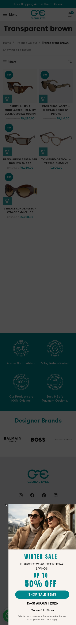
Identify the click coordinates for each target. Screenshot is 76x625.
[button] (6, 505)
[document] (38, 312)
